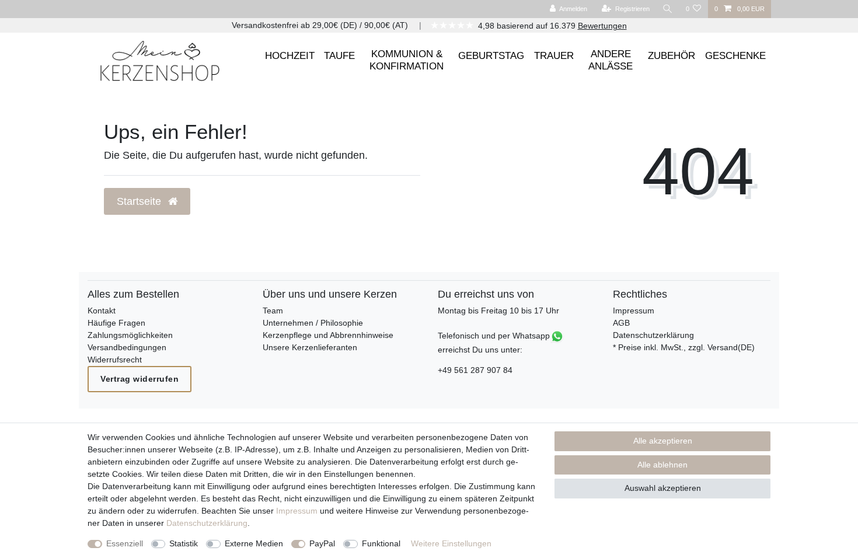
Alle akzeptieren (662, 440)
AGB (621, 322)
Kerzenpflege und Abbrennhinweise (328, 335)
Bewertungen (602, 25)
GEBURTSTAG (491, 55)
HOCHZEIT (290, 55)
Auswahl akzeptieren (663, 488)
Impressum (633, 310)
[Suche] (667, 9)
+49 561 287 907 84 (475, 370)
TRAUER (554, 55)
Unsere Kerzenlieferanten (310, 347)
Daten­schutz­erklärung (206, 523)
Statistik (183, 543)
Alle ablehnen (662, 464)
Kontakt (102, 310)
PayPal (322, 543)
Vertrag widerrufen (139, 378)
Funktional (381, 543)
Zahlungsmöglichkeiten (130, 335)
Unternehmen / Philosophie (313, 322)
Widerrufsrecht (115, 359)
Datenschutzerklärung (653, 335)
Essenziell (124, 543)
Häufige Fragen (116, 322)
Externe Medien (254, 543)
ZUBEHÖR (671, 55)
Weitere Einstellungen (451, 543)
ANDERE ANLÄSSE (610, 59)
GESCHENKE (735, 55)
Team (273, 310)
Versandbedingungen (127, 347)
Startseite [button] (140, 201)
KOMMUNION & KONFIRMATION (406, 59)
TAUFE (339, 55)
